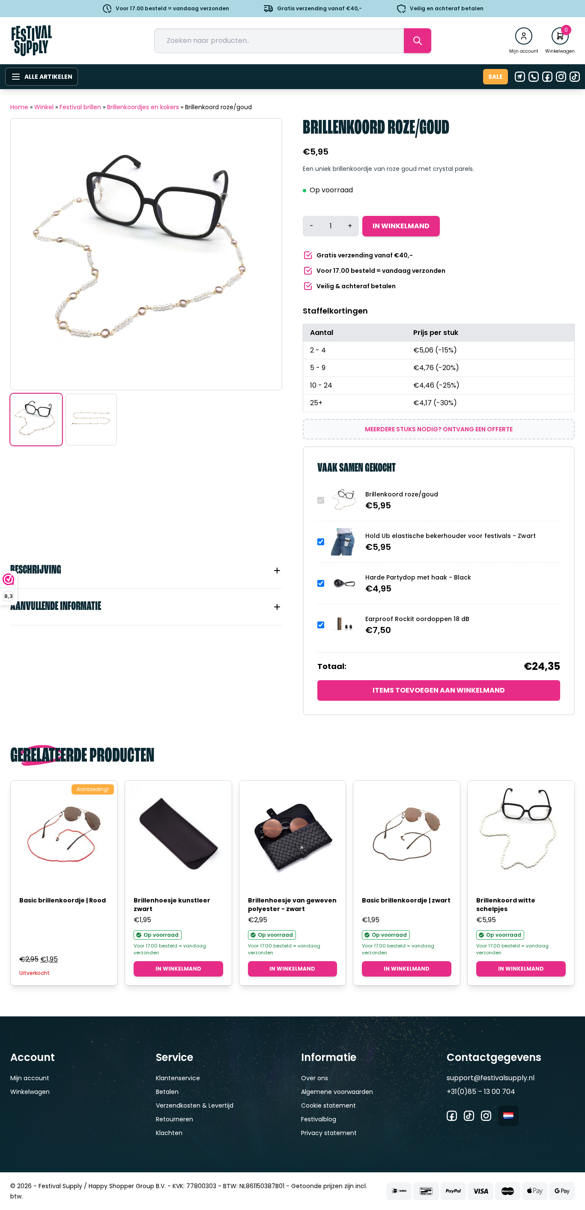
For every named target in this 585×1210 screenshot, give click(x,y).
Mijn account (29, 1078)
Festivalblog (318, 1119)
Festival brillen (80, 107)
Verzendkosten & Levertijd (194, 1105)
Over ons (314, 1078)
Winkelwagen (30, 1092)
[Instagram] (561, 77)
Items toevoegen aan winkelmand (439, 690)
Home (19, 107)
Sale (495, 76)
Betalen (167, 1092)
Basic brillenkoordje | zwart (406, 900)
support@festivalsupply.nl (490, 1078)
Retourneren (174, 1119)
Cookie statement (328, 1105)
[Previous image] (27, 254)
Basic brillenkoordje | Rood (62, 900)
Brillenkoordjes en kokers (143, 107)
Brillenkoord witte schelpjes (505, 904)
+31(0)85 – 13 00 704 (481, 1091)
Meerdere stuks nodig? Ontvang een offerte (439, 429)
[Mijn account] (523, 36)
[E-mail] (520, 77)
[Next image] (264, 254)
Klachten (169, 1133)
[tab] (146, 571)
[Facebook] (547, 77)
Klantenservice (178, 1078)
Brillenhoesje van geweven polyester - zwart (292, 904)
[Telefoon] (533, 77)
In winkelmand (401, 226)
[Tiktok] (575, 77)
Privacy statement (329, 1133)
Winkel (44, 107)
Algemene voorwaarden (337, 1092)
